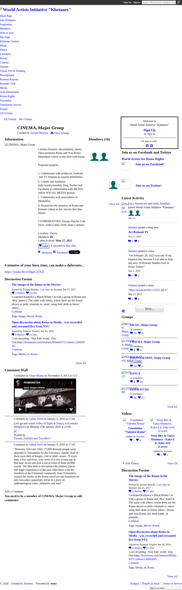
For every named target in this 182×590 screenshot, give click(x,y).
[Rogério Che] (113, 188)
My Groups (25, 119)
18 (135, 366)
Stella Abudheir (161, 203)
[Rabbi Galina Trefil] (94, 197)
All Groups (10, 119)
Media (22, 354)
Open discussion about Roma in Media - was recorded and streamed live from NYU (152, 535)
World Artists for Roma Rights (143, 159)
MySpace (47, 252)
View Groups (61, 133)
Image (21, 316)
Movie (30, 316)
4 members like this (63, 245)
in (28, 354)
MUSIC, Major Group (143, 324)
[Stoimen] (104, 150)
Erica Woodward (137, 203)
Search (178, 2)
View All (81, 363)
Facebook (62, 252)
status (151, 251)
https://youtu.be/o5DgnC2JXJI (24, 271)
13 (142, 397)
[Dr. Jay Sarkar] (94, 159)
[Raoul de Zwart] (104, 159)
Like (45, 246)
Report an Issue (151, 583)
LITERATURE (139, 389)
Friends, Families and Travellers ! (32, 438)
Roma (39, 316)
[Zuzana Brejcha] (9, 134)
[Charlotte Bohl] (113, 178)
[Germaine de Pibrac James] (104, 178)
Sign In (136, 2)
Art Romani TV (138, 232)
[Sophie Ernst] (94, 178)
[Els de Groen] (113, 159)
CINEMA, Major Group (145, 341)
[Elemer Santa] (94, 169)
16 (135, 333)
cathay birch (36, 418)
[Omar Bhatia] (94, 188)
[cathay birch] (113, 169)
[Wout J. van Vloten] (104, 169)
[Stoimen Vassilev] (94, 150)
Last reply (45, 289)
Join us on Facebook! (149, 164)
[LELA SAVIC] (104, 188)
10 (141, 381)
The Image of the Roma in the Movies (36, 284)
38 (135, 397)
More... (149, 308)
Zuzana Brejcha (39, 132)
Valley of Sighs (44, 423)
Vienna (53, 233)
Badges (134, 583)
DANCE (135, 373)
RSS (123, 311)
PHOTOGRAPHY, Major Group (150, 357)
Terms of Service (172, 583)
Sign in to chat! (157, 588)
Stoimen (132, 227)
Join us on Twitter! (148, 185)
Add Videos (132, 463)
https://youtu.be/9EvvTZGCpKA (148, 289)
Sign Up (127, 2)
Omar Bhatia (36, 375)
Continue (17, 311)
